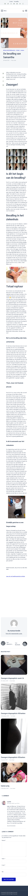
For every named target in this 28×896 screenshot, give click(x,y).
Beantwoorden (11, 825)
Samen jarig (5, 786)
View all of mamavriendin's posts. (14, 633)
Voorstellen (16, 1)
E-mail (3, 865)
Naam (3, 858)
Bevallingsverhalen (9, 50)
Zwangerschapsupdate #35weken (13, 757)
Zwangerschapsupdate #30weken (13, 713)
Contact (11, 1)
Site (2, 871)
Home (18, 50)
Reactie (4, 840)
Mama (22, 50)
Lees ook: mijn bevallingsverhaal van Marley (15, 576)
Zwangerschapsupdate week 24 (12, 678)
